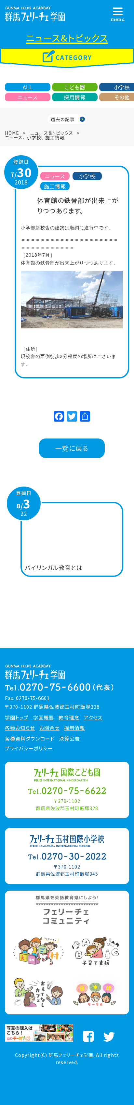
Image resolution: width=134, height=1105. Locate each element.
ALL (28, 87)
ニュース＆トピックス (51, 133)
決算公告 (69, 738)
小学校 (34, 137)
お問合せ (49, 727)
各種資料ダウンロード (30, 738)
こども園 (74, 87)
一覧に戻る (71, 448)
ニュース (28, 97)
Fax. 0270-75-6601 (27, 697)
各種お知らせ (20, 727)
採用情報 (75, 97)
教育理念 (69, 717)
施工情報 (55, 137)
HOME (12, 133)
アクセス (93, 717)
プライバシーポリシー (29, 748)
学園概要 (43, 717)
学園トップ (17, 717)
